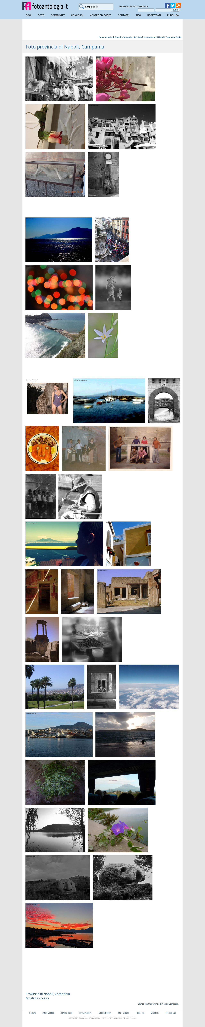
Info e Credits (48, 1013)
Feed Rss (140, 1013)
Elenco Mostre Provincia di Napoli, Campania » (158, 1004)
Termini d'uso (66, 1013)
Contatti (123, 15)
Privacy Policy (85, 1013)
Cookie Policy (104, 1013)
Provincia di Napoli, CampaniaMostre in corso (48, 996)
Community (58, 15)
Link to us (155, 1013)
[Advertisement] (102, 28)
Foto (41, 15)
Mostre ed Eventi (100, 15)
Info (138, 15)
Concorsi (77, 15)
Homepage (171, 1013)
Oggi (29, 15)
